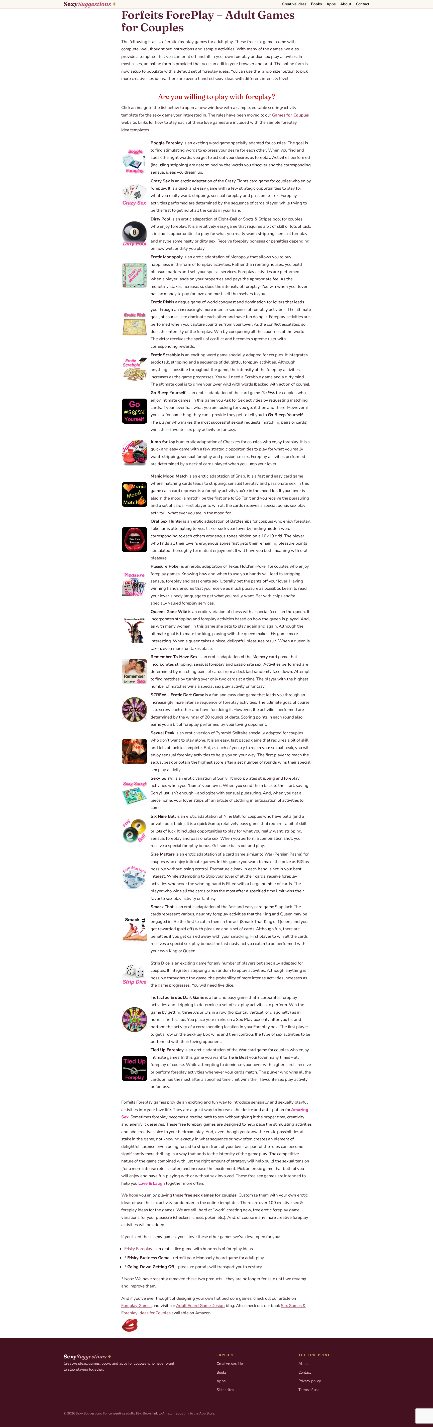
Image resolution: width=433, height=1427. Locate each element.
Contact (304, 1372)
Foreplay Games (136, 1306)
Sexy (90, 4)
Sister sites (225, 1389)
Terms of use (308, 1389)
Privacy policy (309, 1380)
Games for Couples (290, 115)
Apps (221, 1380)
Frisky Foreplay (138, 1249)
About (303, 1363)
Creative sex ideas (231, 1363)
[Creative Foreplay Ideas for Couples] (216, 1325)
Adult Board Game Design (200, 1306)
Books (221, 1372)
